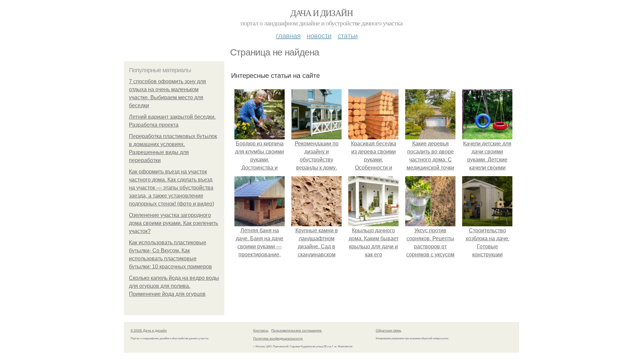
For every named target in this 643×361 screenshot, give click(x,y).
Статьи (348, 35)
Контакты (260, 330)
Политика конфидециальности (278, 338)
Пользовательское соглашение (296, 330)
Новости (319, 35)
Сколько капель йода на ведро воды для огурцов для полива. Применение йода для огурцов (174, 286)
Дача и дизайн (321, 12)
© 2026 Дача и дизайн (149, 330)
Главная (288, 35)
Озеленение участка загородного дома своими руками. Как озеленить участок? (173, 223)
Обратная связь (388, 330)
